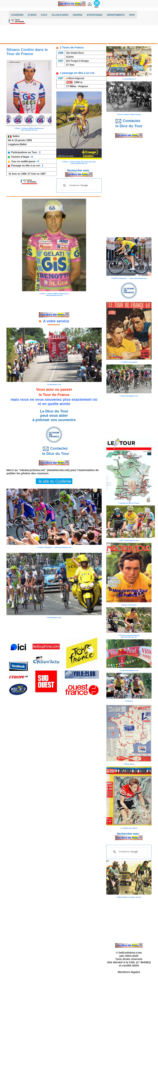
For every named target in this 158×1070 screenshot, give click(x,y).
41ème (70, 57)
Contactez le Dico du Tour (54, 451)
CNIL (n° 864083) (140, 962)
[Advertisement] (79, 35)
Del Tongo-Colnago (77, 61)
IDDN (135, 965)
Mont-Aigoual (76, 78)
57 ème (70, 65)
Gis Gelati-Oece (75, 53)
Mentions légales (129, 972)
